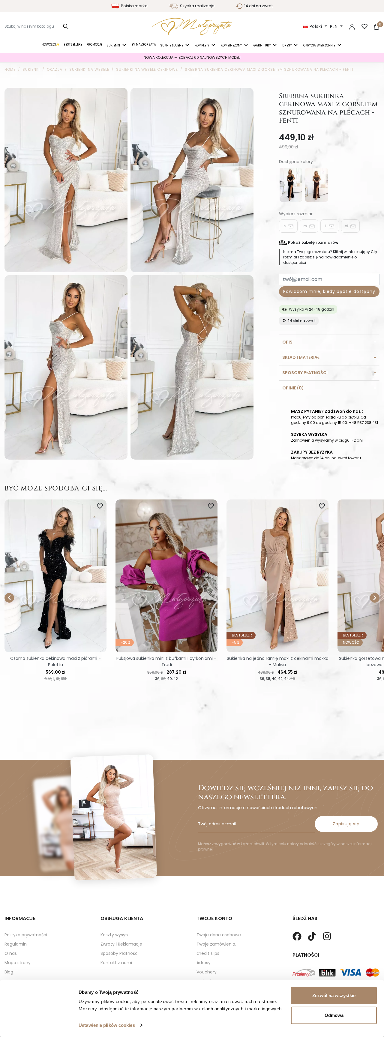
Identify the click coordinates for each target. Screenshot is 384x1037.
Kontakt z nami (116, 963)
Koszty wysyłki (115, 935)
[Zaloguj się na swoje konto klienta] (352, 26)
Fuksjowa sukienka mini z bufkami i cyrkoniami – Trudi (166, 661)
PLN (334, 26)
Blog (8, 972)
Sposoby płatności (305, 373)
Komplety (202, 45)
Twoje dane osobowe (218, 935)
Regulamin (15, 944)
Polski (316, 26)
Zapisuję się (346, 824)
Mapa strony (17, 963)
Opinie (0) (293, 388)
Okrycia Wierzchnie (319, 45)
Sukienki (113, 45)
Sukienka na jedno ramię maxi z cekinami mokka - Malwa (277, 661)
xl (347, 225)
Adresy (203, 963)
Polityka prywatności (25, 935)
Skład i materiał (300, 357)
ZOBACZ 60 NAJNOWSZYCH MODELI (209, 57)
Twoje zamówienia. (216, 944)
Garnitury (263, 45)
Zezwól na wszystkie (334, 995)
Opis (287, 342)
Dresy (287, 45)
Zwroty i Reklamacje (121, 944)
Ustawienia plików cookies (107, 1025)
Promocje (94, 44)
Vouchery (206, 972)
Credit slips (207, 953)
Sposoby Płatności (119, 953)
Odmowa (334, 1015)
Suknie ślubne (172, 45)
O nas (10, 953)
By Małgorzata (144, 44)
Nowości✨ (50, 44)
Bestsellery (73, 44)
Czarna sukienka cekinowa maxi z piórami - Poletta (55, 661)
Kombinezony (232, 45)
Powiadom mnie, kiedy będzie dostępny (329, 291)
